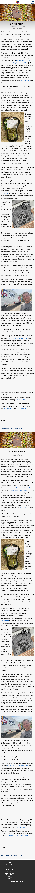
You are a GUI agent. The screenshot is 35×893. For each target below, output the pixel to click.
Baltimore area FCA (23, 60)
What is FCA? (9, 864)
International (9, 867)
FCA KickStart (25, 80)
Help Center (9, 877)
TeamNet (9, 876)
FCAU (9, 878)
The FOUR (5, 193)
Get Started (9, 865)
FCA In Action (9, 871)
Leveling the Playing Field (19, 63)
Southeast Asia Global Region (17, 338)
